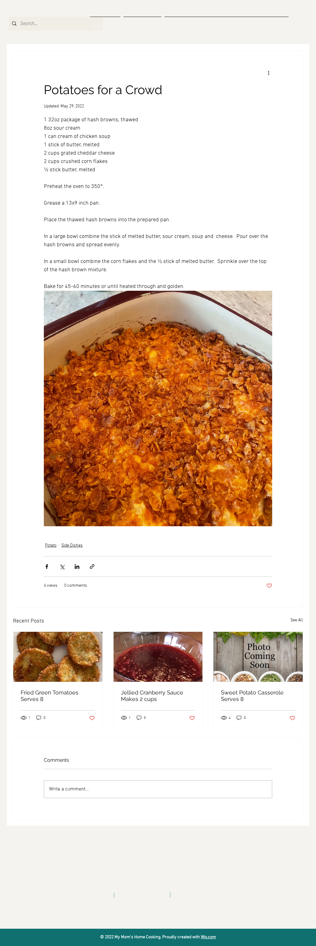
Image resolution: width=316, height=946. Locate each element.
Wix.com (208, 937)
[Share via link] (92, 566)
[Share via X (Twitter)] (62, 566)
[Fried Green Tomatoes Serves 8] (57, 657)
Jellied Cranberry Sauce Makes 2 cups (152, 695)
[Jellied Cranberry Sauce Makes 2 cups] (158, 657)
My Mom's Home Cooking (40, 8)
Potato (50, 545)
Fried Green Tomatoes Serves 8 (49, 695)
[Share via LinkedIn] (77, 566)
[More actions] (268, 73)
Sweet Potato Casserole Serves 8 (252, 695)
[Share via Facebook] (47, 566)
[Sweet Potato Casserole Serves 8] (258, 657)
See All (296, 620)
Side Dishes (72, 545)
